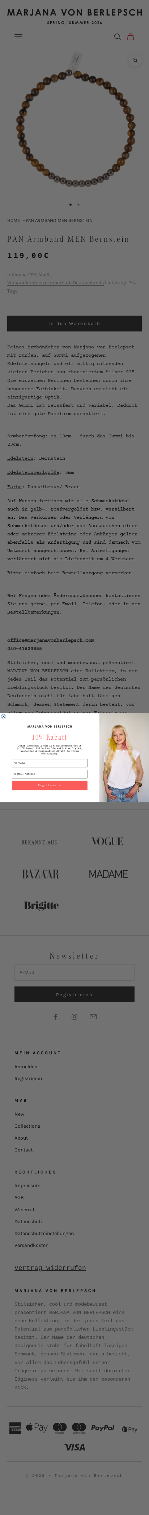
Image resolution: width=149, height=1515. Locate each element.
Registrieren (49, 785)
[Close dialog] (3, 716)
